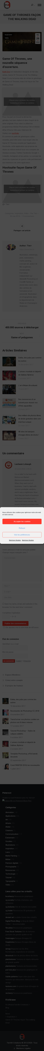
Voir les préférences (22, 535)
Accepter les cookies (22, 521)
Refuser (22, 528)
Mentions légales (15, 540)
